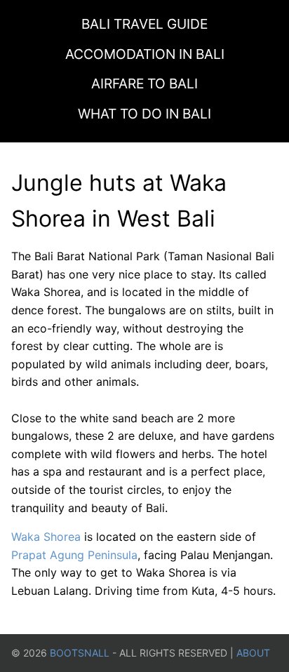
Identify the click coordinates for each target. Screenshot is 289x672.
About (253, 653)
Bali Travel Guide (144, 23)
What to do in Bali (144, 113)
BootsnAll (79, 653)
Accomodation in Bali (144, 54)
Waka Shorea (46, 537)
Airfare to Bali (144, 83)
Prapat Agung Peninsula (74, 555)
